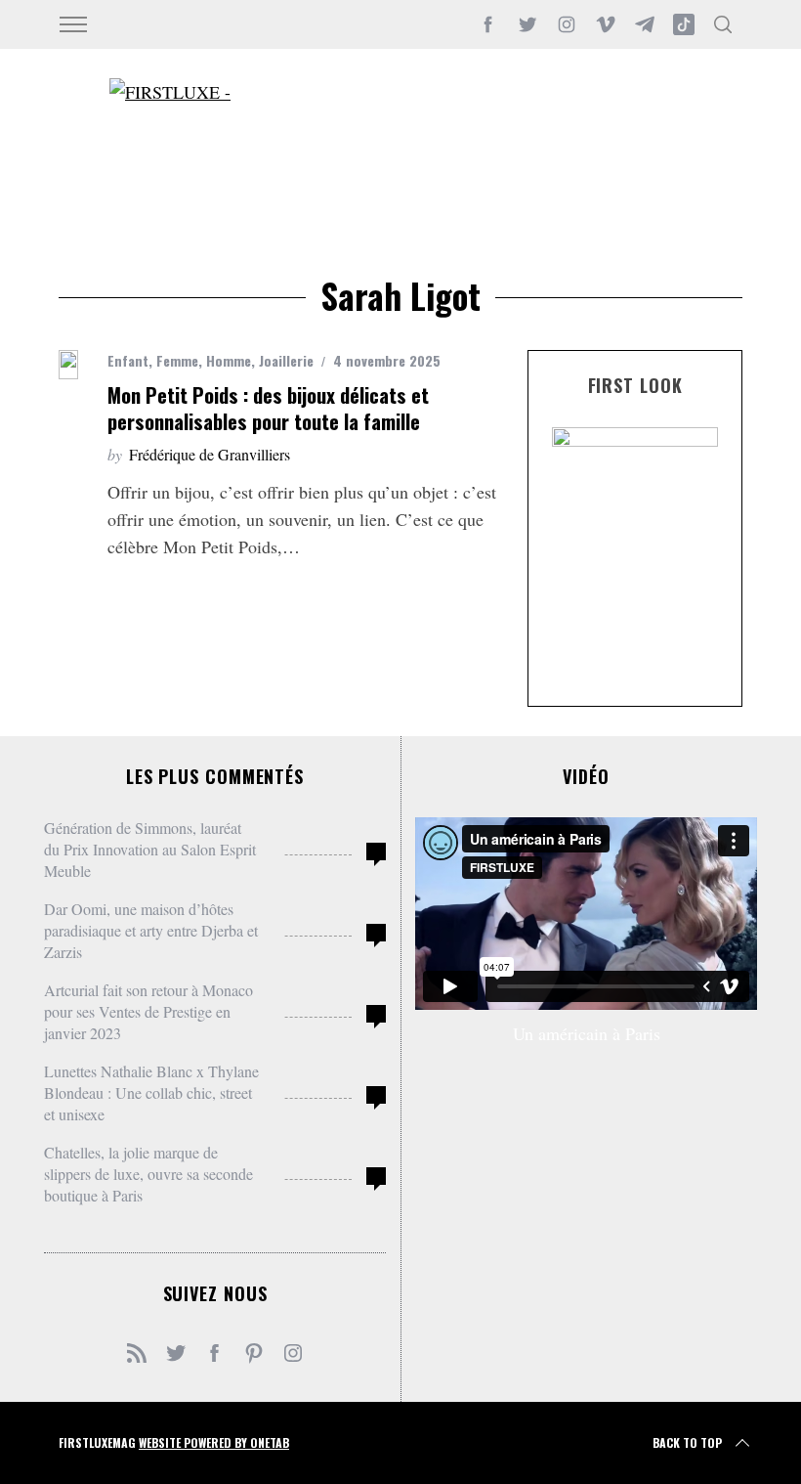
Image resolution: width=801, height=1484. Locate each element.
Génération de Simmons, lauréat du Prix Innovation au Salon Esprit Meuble (150, 849)
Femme (177, 360)
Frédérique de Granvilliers (209, 454)
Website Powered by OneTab (214, 1442)
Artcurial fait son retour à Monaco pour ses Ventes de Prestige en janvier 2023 (148, 1011)
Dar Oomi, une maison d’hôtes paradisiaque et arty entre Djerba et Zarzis (151, 930)
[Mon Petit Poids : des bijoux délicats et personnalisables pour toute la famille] (68, 364)
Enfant (127, 360)
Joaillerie (286, 360)
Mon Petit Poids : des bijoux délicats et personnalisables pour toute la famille (268, 408)
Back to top (687, 1442)
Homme (228, 360)
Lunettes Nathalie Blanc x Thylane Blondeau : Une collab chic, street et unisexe (151, 1092)
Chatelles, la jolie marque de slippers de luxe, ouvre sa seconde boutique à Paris (148, 1173)
